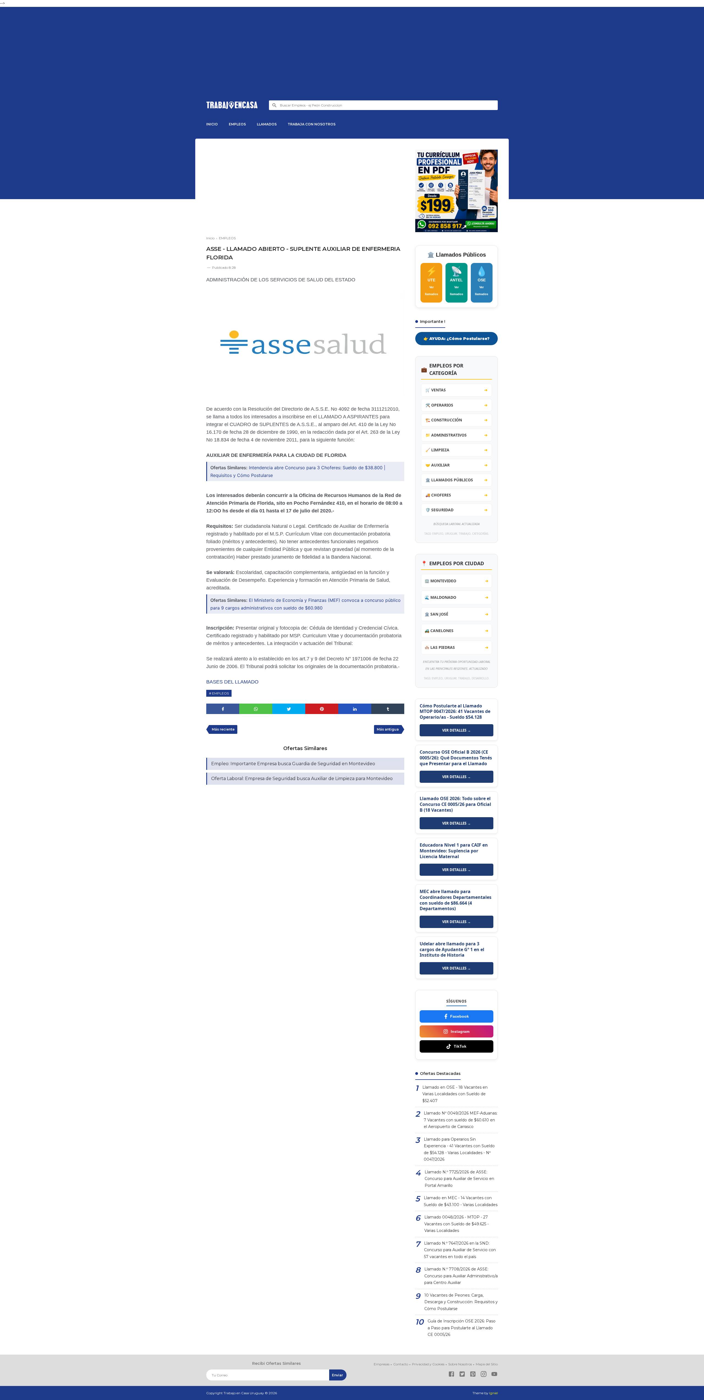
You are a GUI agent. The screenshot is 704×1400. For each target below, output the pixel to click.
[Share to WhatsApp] (255, 709)
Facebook (459, 1016)
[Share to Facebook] (222, 709)
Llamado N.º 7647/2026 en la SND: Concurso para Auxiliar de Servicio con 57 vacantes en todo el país (460, 1250)
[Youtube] (494, 1375)
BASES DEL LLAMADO (232, 682)
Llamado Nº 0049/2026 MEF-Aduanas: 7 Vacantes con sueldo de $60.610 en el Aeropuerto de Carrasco (460, 1120)
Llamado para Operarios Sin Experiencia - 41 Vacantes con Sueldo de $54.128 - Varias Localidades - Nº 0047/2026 (459, 1149)
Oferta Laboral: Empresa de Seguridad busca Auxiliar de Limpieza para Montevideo (302, 778)
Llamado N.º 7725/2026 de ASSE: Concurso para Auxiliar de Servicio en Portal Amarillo (459, 1179)
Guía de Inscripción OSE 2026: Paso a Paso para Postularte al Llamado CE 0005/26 (462, 1328)
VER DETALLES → (456, 730)
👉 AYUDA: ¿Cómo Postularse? (457, 338)
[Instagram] (483, 1375)
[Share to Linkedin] (354, 709)
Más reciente (223, 729)
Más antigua (388, 729)
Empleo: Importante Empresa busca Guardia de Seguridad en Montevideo (293, 763)
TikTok (460, 1046)
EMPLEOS (237, 124)
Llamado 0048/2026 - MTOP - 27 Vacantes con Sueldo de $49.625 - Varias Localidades (456, 1224)
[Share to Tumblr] (387, 709)
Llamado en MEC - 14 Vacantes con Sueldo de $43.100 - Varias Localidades (460, 1201)
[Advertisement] (352, 59)
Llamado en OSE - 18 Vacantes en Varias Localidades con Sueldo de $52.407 (455, 1094)
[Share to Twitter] (288, 709)
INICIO (212, 124)
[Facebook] (451, 1375)
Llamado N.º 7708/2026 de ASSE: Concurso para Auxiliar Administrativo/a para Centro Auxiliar (461, 1276)
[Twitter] (462, 1375)
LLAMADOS (267, 124)
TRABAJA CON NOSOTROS (312, 124)
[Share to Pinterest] (321, 709)
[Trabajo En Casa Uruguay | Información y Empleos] (232, 105)
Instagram (460, 1031)
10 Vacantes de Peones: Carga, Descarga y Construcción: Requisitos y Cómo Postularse (461, 1302)
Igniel (493, 1393)
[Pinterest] (472, 1375)
